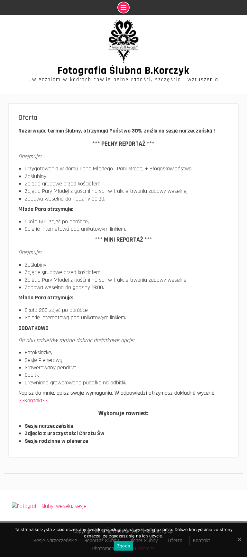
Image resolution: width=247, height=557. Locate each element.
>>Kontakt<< (34, 400)
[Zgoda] (239, 539)
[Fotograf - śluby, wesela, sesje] (49, 506)
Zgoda (123, 545)
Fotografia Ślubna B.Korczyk (123, 70)
